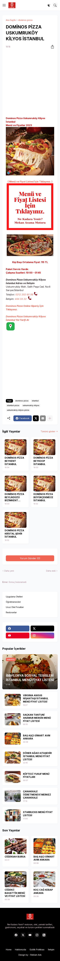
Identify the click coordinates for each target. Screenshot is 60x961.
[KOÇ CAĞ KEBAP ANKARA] (44, 879)
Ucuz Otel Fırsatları (15, 607)
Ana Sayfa (11, 20)
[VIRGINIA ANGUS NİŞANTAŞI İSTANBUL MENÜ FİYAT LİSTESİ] (13, 700)
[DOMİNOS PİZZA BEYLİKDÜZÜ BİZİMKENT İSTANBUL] (16, 483)
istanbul (35, 401)
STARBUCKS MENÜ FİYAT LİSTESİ (38, 814)
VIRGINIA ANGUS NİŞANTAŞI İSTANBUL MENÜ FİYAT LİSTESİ (35, 698)
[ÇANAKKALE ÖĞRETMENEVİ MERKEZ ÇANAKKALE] (13, 796)
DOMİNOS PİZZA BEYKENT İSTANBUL (14, 460)
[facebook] (17, 628)
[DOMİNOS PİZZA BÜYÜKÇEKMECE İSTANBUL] (44, 483)
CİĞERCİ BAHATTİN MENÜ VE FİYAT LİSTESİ (15, 893)
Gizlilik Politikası (37, 949)
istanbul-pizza (13, 405)
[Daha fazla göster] (50, 418)
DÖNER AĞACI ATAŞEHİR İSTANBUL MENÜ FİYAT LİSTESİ (37, 756)
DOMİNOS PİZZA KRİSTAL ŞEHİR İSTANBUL (14, 533)
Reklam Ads (36, 955)
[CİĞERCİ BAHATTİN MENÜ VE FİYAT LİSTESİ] (16, 879)
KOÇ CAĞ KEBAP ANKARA (43, 891)
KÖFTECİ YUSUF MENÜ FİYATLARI (36, 775)
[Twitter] (36, 418)
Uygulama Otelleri (14, 596)
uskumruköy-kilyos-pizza (18, 410)
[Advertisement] (30, 83)
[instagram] (42, 635)
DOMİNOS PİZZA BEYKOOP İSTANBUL (43, 460)
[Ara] (55, 5)
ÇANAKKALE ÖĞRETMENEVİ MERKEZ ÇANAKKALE (37, 794)
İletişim (51, 949)
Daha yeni (9, 571)
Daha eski (51, 571)
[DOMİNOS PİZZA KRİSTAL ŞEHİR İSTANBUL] (16, 520)
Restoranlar (11, 612)
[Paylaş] (51, 46)
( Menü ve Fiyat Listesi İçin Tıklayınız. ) (30, 181)
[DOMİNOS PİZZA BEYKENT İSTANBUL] (16, 447)
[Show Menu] (4, 5)
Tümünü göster (48, 431)
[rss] (44, 935)
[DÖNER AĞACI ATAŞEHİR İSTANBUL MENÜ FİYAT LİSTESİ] (13, 758)
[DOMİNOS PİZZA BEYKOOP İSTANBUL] (44, 447)
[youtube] (17, 635)
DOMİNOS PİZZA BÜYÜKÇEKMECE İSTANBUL (43, 497)
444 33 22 (21, 298)
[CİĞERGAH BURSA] (16, 846)
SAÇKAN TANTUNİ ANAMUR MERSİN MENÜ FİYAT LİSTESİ (37, 718)
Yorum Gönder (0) (30, 558)
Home (9, 949)
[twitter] (42, 628)
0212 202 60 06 (24, 294)
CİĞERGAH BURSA (15, 856)
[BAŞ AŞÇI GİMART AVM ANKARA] (13, 739)
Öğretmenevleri (13, 602)
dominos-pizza (25, 20)
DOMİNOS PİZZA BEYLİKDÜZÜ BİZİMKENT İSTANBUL (14, 497)
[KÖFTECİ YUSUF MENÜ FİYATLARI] (13, 777)
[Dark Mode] (49, 5)
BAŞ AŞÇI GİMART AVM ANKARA (36, 737)
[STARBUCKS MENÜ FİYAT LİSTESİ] (13, 815)
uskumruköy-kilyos (31, 405)
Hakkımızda (20, 949)
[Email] (43, 418)
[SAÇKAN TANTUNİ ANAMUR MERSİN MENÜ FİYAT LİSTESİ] (13, 719)
